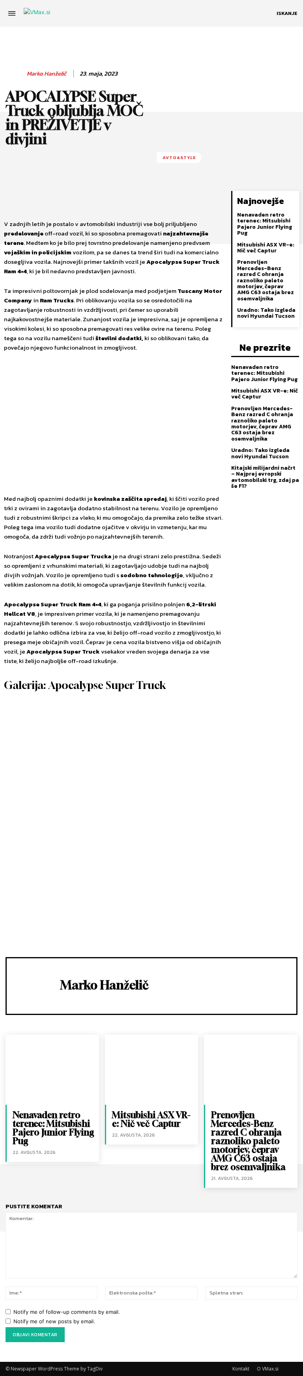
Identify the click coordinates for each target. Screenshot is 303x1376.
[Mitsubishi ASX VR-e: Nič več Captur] (151, 1069)
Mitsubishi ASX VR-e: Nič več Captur (265, 248)
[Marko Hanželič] (15, 73)
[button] (287, 13)
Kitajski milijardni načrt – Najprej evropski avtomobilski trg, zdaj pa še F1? (265, 477)
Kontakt (240, 1368)
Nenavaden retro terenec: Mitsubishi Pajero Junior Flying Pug (264, 224)
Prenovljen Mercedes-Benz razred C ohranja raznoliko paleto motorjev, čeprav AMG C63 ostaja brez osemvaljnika (265, 280)
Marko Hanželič (46, 73)
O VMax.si (268, 1368)
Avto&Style (179, 157)
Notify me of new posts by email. (54, 1321)
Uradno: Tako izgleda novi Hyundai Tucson (266, 313)
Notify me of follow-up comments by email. (66, 1312)
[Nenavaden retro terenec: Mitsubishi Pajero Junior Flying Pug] (52, 1069)
